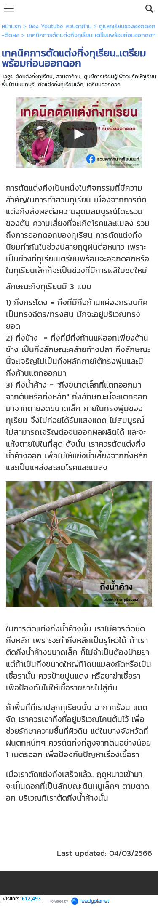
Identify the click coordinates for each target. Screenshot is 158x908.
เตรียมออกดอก (104, 84)
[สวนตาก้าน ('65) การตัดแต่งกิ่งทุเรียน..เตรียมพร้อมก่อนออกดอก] (79, 131)
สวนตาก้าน (68, 76)
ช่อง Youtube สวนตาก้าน (60, 26)
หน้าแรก (11, 26)
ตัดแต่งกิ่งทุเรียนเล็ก (60, 84)
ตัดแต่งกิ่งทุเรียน (34, 76)
